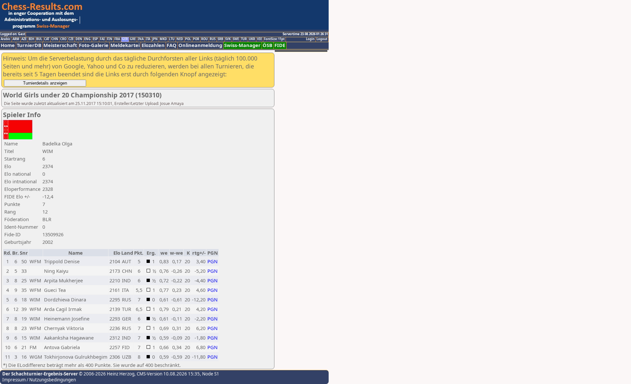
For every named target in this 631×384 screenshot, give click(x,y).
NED (179, 39)
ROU (204, 39)
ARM (15, 39)
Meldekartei (125, 45)
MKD (163, 39)
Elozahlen (153, 45)
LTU (172, 39)
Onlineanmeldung (200, 45)
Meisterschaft (60, 45)
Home (8, 45)
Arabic (6, 39)
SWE (236, 39)
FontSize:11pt (274, 39)
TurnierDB (29, 45)
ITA (148, 39)
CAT (46, 39)
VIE (259, 39)
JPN (155, 39)
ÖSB (267, 45)
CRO (63, 39)
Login (310, 39)
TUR (244, 39)
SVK (228, 39)
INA (141, 39)
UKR (252, 39)
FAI (102, 39)
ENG (87, 39)
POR (196, 39)
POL (188, 39)
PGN (212, 261)
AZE (24, 39)
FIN (109, 39)
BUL (39, 39)
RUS (213, 39)
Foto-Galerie (93, 45)
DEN (79, 39)
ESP (95, 39)
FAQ (171, 45)
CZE (71, 39)
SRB (220, 39)
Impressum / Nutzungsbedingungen (39, 380)
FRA (117, 39)
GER (125, 39)
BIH (31, 39)
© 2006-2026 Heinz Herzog (106, 374)
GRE (133, 39)
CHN (54, 39)
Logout (321, 39)
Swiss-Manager (242, 45)
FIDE (279, 45)
